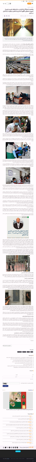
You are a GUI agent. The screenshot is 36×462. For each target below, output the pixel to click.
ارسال (5, 385)
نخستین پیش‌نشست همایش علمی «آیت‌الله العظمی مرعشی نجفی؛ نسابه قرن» (19, 433)
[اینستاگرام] (11, 448)
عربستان (24, 351)
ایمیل (17, 374)
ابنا (21, 4)
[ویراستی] (6, 448)
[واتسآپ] (4, 448)
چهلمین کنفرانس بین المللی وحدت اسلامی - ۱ (23, 439)
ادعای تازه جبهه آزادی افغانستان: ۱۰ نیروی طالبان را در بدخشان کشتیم (20, 436)
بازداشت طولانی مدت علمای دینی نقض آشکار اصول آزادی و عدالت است (22, 360)
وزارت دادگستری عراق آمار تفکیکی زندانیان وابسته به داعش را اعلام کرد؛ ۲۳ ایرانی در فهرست (19, 365)
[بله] (17, 448)
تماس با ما (14, 458)
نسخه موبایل (18, 451)
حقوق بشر (19, 351)
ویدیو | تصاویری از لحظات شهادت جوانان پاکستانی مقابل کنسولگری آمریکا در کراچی (18, 424)
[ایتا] (15, 448)
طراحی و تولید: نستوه (5, 458)
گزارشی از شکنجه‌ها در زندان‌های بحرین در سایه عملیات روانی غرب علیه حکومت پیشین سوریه (19, 357)
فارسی (9, 3)
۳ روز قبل (31, 437)
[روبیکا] (8, 448)
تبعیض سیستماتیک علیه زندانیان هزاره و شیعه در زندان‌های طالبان (23, 367)
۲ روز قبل (31, 417)
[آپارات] (13, 448)
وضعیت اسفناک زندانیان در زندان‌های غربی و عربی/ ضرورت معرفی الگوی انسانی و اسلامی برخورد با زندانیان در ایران (18, 11)
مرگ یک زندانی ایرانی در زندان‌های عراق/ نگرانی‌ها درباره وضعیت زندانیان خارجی (21, 358)
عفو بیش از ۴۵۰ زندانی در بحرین (27, 364)
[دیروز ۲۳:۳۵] (18, 400)
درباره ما (12, 458)
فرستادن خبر (20, 458)
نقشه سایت (17, 458)
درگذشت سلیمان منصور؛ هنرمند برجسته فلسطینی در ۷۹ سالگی (21, 430)
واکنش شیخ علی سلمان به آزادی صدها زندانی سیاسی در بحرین (23, 363)
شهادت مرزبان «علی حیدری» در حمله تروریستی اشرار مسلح (22, 416)
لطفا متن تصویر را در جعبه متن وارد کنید (27, 383)
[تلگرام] (9, 448)
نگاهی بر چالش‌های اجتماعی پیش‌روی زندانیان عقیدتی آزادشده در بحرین (22, 361)
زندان (32, 351)
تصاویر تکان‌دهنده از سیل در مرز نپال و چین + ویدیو (21, 442)
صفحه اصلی (32, 7)
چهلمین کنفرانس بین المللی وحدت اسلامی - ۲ (23, 427)
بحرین (28, 351)
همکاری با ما (23, 458)
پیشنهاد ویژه (30, 390)
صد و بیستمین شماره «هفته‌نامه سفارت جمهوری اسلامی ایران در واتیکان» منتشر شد (19, 409)
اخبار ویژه (29, 7)
